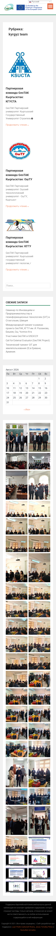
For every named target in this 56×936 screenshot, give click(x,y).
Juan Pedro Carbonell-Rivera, (24, 927)
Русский (35, 2)
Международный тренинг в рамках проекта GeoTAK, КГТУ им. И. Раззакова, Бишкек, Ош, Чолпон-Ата (27, 328)
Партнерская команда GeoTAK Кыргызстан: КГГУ (18, 242)
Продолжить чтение (17, 124)
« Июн (27, 409)
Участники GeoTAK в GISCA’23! (22, 336)
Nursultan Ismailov (28, 930)
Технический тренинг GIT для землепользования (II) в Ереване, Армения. (23, 348)
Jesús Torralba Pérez (44, 927)
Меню (50, 6)
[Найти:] (28, 285)
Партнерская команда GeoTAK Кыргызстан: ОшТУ (19, 175)
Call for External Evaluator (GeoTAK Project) (28, 340)
